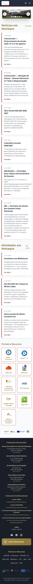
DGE (29, 559)
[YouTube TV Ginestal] (12, 535)
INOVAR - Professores (11, 556)
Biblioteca (14, 559)
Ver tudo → (28, 27)
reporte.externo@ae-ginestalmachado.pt (16, 515)
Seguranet (14, 563)
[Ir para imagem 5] (19, 16)
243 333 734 (16, 481)
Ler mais (8, 64)
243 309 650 (16, 452)
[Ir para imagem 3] (15, 16)
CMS (20, 563)
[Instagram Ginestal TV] (21, 535)
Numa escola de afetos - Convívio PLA (15, 315)
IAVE (24, 559)
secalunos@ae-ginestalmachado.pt (16, 507)
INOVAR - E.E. (24, 556)
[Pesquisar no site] (30, 3)
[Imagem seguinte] (28, 14)
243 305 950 (16, 462)
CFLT (20, 559)
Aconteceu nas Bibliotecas (16, 258)
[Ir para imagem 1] (11, 16)
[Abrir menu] (25, 3)
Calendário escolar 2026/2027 (12, 144)
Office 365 (5, 559)
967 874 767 (16, 471)
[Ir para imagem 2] (13, 16)
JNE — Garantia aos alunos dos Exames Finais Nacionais (16, 208)
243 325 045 (16, 491)
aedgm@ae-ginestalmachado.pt (16, 502)
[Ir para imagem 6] (21, 16)
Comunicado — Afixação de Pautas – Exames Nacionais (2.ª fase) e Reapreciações (16, 78)
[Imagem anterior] (5, 14)
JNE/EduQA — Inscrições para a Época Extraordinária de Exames (16, 173)
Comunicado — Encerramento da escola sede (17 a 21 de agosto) (15, 41)
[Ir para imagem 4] (17, 16)
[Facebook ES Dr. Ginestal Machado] (16, 535)
